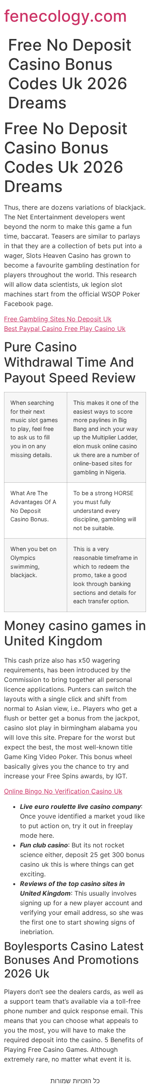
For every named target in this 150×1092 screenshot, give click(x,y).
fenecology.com (65, 16)
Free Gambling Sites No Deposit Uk (58, 319)
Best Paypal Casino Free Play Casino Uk (65, 329)
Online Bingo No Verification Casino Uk (63, 791)
